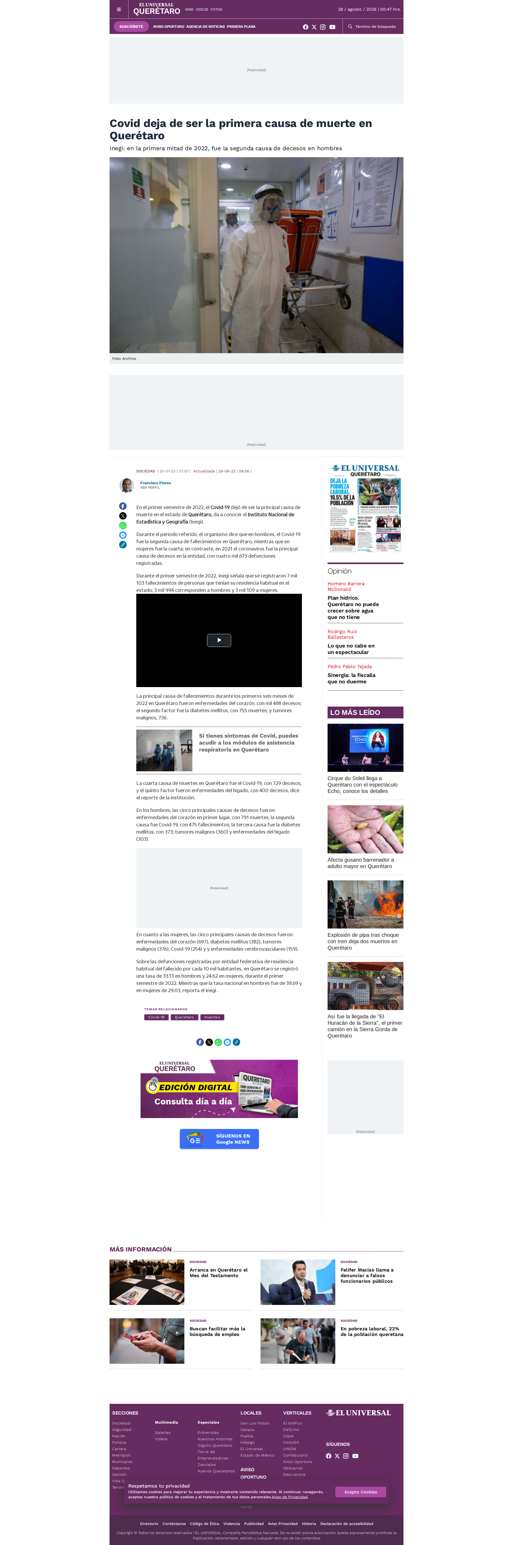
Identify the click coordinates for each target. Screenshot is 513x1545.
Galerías (163, 1432)
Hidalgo (247, 1442)
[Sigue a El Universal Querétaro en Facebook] (307, 28)
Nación (118, 1436)
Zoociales (207, 1464)
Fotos (216, 9)
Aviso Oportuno (168, 26)
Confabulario (295, 1455)
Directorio (149, 1523)
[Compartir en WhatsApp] (123, 525)
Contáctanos (174, 1523)
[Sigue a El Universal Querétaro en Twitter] (316, 28)
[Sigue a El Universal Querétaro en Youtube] (334, 28)
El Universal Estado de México (257, 1452)
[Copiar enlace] (123, 544)
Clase (288, 1436)
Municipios (122, 1461)
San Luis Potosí (255, 1423)
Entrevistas (208, 1432)
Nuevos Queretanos (216, 1471)
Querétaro (184, 1017)
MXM (189, 9)
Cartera (119, 1449)
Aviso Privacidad (283, 1523)
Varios (246, 1506)
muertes (212, 1017)
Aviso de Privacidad (290, 1497)
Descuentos (294, 1474)
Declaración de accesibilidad (346, 1523)
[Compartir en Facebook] (123, 506)
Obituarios (293, 1468)
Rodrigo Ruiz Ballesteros (342, 634)
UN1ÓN (289, 1449)
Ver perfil (150, 488)
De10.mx (291, 1429)
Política (119, 1442)
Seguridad (121, 1429)
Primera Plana (241, 26)
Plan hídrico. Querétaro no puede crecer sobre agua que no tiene (353, 607)
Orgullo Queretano (215, 1445)
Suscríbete (131, 26)
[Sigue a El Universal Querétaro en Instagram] (324, 28)
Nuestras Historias (215, 1439)
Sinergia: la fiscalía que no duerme (351, 678)
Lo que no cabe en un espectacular (351, 648)
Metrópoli (121, 1455)
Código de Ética (204, 1523)
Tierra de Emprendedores (213, 1455)
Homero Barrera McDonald (346, 586)
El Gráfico (292, 1423)
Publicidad (254, 1523)
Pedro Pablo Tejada (350, 666)
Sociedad (145, 471)
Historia (309, 1523)
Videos (202, 9)
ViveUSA (291, 1442)
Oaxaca (247, 1429)
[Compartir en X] (123, 515)
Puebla (247, 1436)
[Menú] (119, 9)
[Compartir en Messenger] (123, 535)
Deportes (121, 1468)
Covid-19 (156, 1017)
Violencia (231, 1523)
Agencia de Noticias (205, 26)
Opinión (339, 571)
